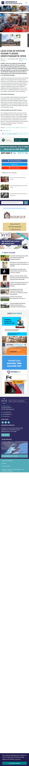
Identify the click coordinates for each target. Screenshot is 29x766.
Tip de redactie (15, 168)
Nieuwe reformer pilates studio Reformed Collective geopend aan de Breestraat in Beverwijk (19, 277)
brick (10, 130)
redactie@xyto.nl (7, 414)
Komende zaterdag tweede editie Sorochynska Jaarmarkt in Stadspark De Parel (19, 257)
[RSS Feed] (8, 422)
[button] (1, 40)
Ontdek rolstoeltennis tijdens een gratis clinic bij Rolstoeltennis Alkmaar (19, 284)
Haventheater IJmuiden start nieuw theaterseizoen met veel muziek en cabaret (18, 271)
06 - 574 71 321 (20, 153)
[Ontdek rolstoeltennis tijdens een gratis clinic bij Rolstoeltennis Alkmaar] (4, 285)
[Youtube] (5, 422)
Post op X (15, 164)
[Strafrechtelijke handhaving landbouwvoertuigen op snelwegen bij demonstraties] (4, 306)
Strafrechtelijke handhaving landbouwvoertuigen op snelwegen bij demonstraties (18, 305)
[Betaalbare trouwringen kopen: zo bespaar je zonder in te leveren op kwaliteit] (4, 265)
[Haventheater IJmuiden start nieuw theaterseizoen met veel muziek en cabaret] (4, 271)
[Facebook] (2, 422)
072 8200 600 (7, 412)
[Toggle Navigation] (26, 3)
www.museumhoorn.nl (10, 127)
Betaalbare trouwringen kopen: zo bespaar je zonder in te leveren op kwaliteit (19, 264)
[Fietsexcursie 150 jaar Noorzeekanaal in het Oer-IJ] (4, 299)
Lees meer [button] (17, 759)
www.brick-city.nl (22, 127)
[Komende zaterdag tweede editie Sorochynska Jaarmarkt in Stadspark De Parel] (4, 258)
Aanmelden (5, 435)
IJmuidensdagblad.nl (11, 2)
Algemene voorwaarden (7, 460)
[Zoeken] (26, 202)
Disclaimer (4, 463)
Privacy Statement (6, 466)
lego (7, 130)
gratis (3, 130)
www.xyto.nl (6, 416)
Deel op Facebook (15, 161)
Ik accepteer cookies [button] (14, 763)
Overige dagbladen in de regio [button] (9, 456)
